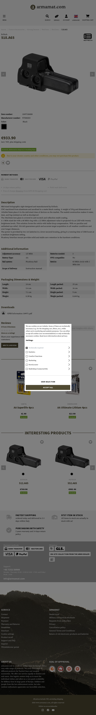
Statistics (32, 352)
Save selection (48, 382)
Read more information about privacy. (54, 336)
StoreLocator (33, 365)
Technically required (36, 348)
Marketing (32, 361)
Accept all (48, 387)
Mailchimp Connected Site (38, 369)
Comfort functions (35, 356)
